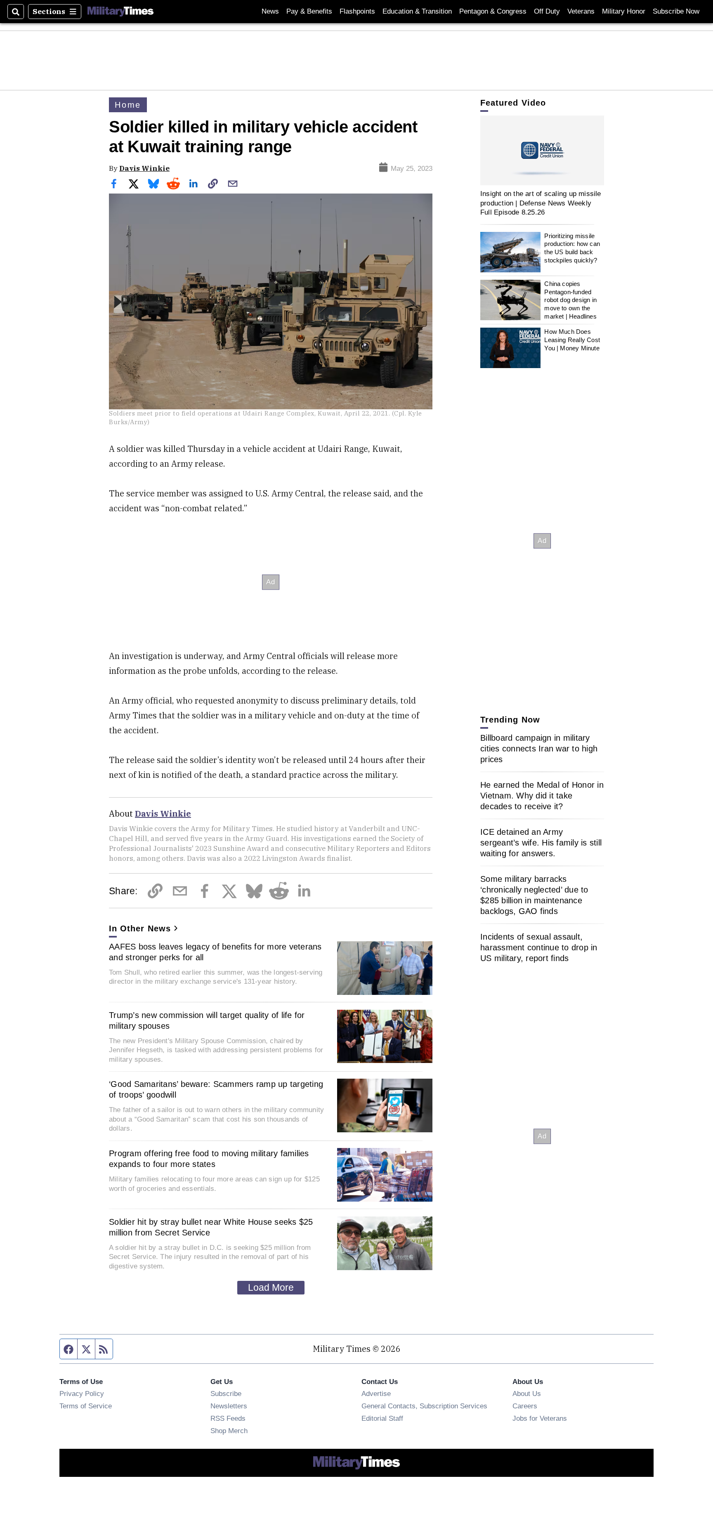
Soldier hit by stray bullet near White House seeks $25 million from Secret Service (211, 1227)
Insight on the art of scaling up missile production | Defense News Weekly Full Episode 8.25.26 (540, 202)
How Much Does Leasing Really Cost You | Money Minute (572, 339)
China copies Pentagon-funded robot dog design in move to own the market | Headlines (570, 300)
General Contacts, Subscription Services (424, 1406)
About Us (526, 1393)
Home (128, 104)
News (270, 11)
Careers (524, 1406)
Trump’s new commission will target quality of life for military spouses (207, 1020)
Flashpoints (357, 11)
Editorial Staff (382, 1418)
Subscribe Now (676, 11)
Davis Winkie (144, 168)
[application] (542, 150)
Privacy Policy (81, 1393)
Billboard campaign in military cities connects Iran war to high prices (538, 748)
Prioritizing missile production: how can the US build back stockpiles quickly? (572, 248)
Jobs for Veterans (539, 1418)
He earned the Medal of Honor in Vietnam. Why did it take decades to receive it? (542, 795)
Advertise (376, 1393)
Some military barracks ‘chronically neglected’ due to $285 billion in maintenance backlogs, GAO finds (534, 895)
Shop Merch (229, 1431)
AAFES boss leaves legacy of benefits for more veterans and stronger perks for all (215, 952)
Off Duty (547, 11)
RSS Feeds (228, 1418)
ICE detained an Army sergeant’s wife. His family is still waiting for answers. (541, 842)
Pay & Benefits (309, 11)
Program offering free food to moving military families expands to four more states (209, 1159)
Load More (271, 1287)
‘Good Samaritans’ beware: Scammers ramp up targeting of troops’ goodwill (216, 1089)
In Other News (140, 928)
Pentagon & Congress (492, 11)
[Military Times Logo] (120, 12)
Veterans (581, 11)
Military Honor (623, 11)
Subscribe (225, 1393)
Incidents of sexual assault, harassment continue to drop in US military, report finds (538, 947)
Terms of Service (85, 1406)
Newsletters (228, 1406)
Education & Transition (417, 11)
